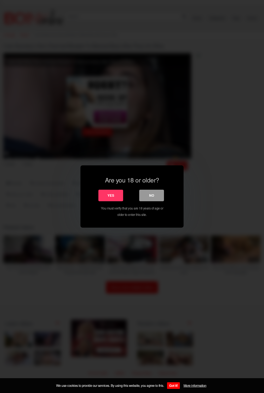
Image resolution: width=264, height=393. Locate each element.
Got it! (173, 385)
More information (195, 385)
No (151, 195)
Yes (110, 195)
